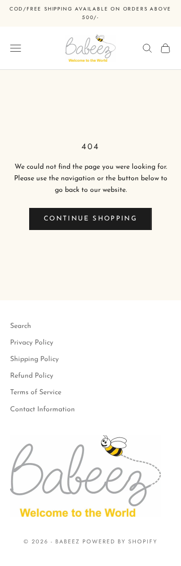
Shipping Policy (34, 359)
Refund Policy (31, 376)
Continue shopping (90, 218)
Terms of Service (35, 392)
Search (20, 326)
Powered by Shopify (119, 541)
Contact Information (42, 409)
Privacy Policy (31, 343)
